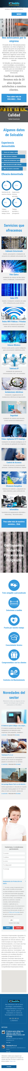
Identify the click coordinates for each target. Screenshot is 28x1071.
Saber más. (13, 1061)
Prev (2, 113)
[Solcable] (14, 3)
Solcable (17, 735)
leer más (8, 1042)
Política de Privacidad (14, 912)
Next (25, 113)
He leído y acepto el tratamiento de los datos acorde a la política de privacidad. (13, 888)
